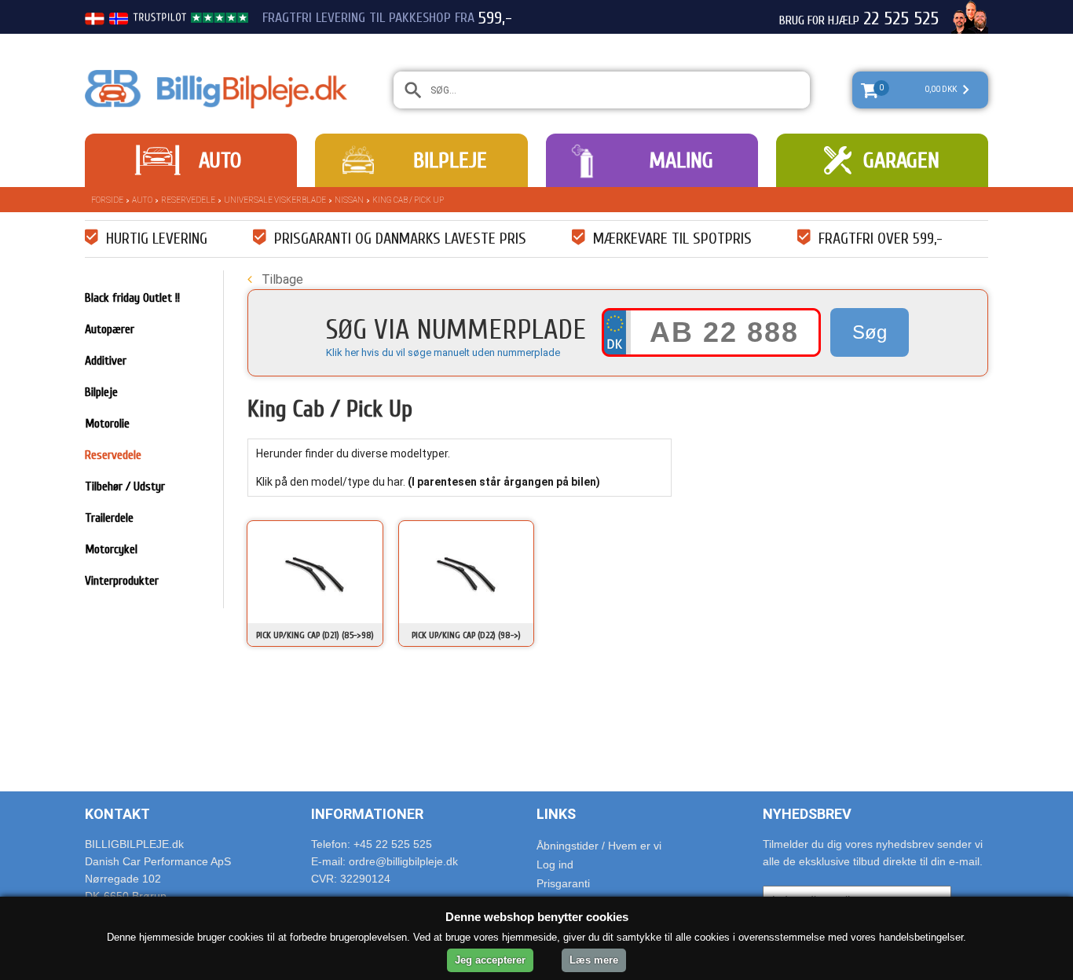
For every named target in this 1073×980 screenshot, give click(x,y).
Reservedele (188, 200)
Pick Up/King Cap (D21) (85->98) (315, 634)
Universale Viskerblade (275, 200)
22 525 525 (901, 18)
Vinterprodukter (122, 581)
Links (556, 814)
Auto (220, 160)
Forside (107, 200)
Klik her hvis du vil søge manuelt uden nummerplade (443, 352)
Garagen (901, 160)
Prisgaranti (563, 883)
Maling (681, 160)
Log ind (554, 864)
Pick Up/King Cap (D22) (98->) (466, 634)
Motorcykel (111, 549)
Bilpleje (450, 160)
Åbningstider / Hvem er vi (598, 845)
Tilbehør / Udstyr (125, 486)
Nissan (349, 200)
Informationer (367, 814)
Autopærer (109, 329)
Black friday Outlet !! (132, 298)
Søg (869, 332)
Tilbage (280, 279)
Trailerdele (109, 518)
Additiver (105, 361)
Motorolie (107, 424)
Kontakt (117, 814)
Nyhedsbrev (807, 814)
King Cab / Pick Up (408, 200)
